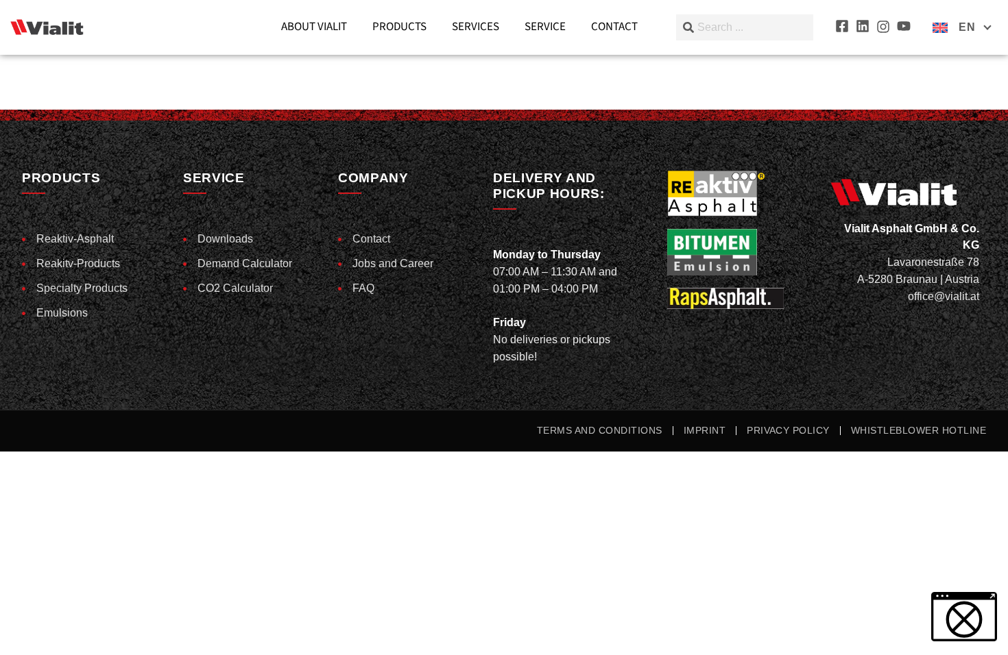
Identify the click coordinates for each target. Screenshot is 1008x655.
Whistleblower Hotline (918, 430)
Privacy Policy (788, 430)
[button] (30, 625)
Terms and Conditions (599, 430)
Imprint (704, 430)
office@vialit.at (943, 296)
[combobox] (744, 27)
